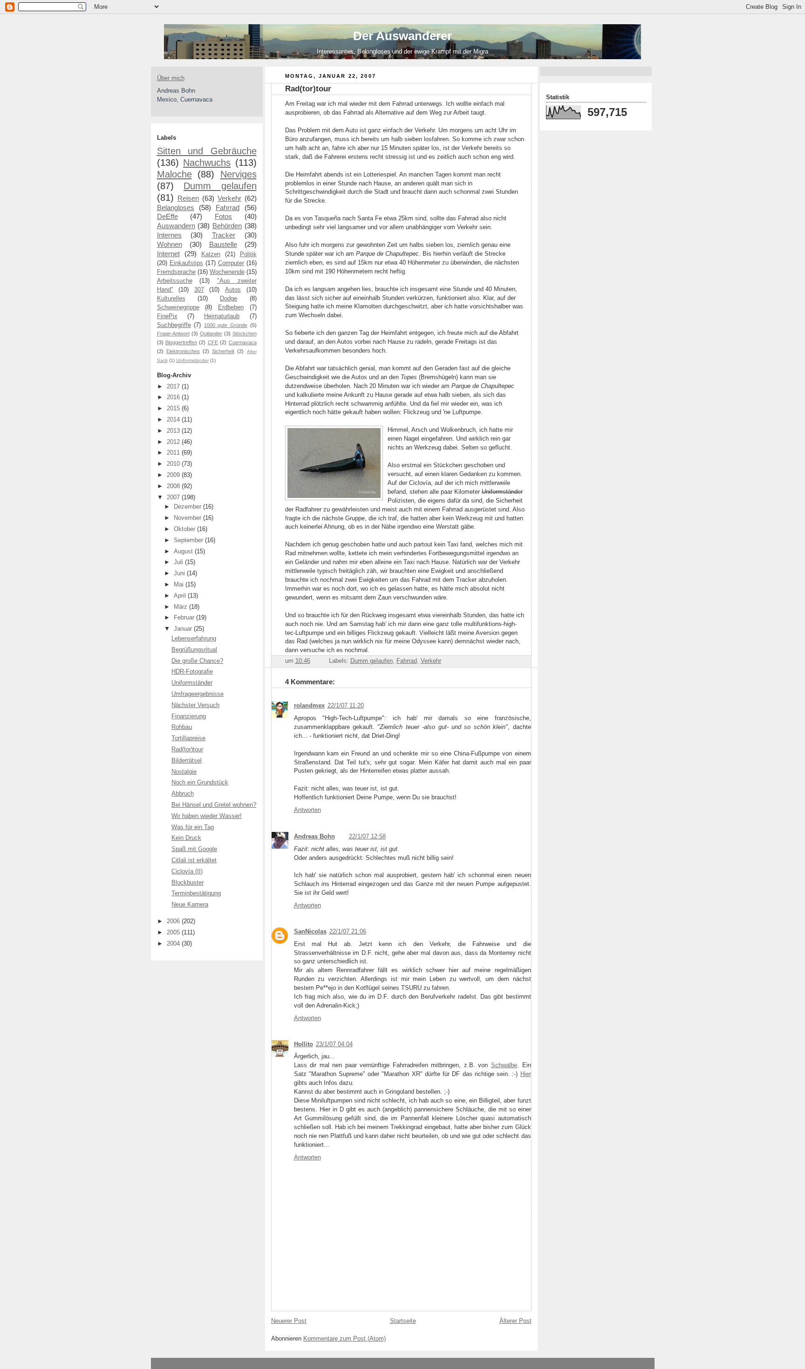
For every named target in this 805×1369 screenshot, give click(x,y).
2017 (174, 386)
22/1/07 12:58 (367, 836)
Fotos (223, 216)
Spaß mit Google (194, 849)
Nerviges (238, 174)
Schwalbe (504, 1065)
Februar (185, 617)
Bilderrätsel (186, 760)
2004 (174, 943)
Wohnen (169, 244)
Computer (231, 263)
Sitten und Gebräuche (207, 151)
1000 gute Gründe (225, 325)
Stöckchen (244, 333)
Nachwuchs (207, 162)
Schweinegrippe (178, 307)
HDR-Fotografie (192, 671)
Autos (233, 289)
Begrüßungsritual (194, 650)
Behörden (227, 226)
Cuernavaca (243, 342)
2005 (174, 932)
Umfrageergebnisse (197, 694)
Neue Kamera (189, 904)
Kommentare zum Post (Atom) (344, 1338)
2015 (174, 408)
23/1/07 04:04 (334, 1044)
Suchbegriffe (174, 325)
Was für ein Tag (192, 827)
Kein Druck (186, 838)
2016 (174, 397)
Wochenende (227, 272)
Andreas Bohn (314, 836)
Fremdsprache (176, 272)
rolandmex (309, 705)
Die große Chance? (197, 661)
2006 (174, 921)
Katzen (210, 254)
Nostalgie (184, 772)
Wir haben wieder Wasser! (206, 816)
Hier (525, 1074)
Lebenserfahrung (193, 638)
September (189, 540)
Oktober (185, 529)
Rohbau (181, 727)
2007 (174, 497)
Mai (179, 584)
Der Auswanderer (402, 36)
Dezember (188, 507)
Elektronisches (183, 351)
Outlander (211, 333)
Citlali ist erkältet (194, 860)
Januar (184, 629)
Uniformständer (192, 360)
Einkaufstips (186, 263)
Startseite (403, 1321)
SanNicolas (310, 931)
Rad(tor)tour (187, 749)
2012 (174, 442)
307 (199, 289)
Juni (180, 573)
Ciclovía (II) (187, 871)
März (181, 607)
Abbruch (182, 793)
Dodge (228, 298)
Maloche (174, 174)
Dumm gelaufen (220, 186)
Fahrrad (227, 207)
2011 (174, 453)
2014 (174, 419)
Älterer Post (515, 1321)
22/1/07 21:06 (347, 931)
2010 (174, 464)
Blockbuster (187, 882)
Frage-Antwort (173, 333)
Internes (169, 235)
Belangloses (175, 207)
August (184, 551)
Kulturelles (171, 298)
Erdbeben (231, 307)
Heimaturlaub (221, 316)
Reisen (188, 198)
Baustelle (223, 244)
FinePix (167, 316)
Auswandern (176, 226)
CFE (213, 342)
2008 (174, 486)
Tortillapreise (188, 738)
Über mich (170, 78)
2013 (174, 431)
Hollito (303, 1044)
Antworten (307, 810)
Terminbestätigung (196, 893)
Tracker (223, 235)
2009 (174, 475)
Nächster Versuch (195, 705)
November (188, 518)
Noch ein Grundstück (199, 782)
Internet (168, 254)
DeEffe (167, 216)
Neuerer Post (289, 1321)
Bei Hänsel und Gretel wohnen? (213, 805)
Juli (179, 562)
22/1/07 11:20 (345, 705)
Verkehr (229, 198)
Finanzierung (188, 716)
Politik (248, 254)
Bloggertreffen (181, 342)
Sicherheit (223, 351)
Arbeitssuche (174, 281)
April (181, 596)
